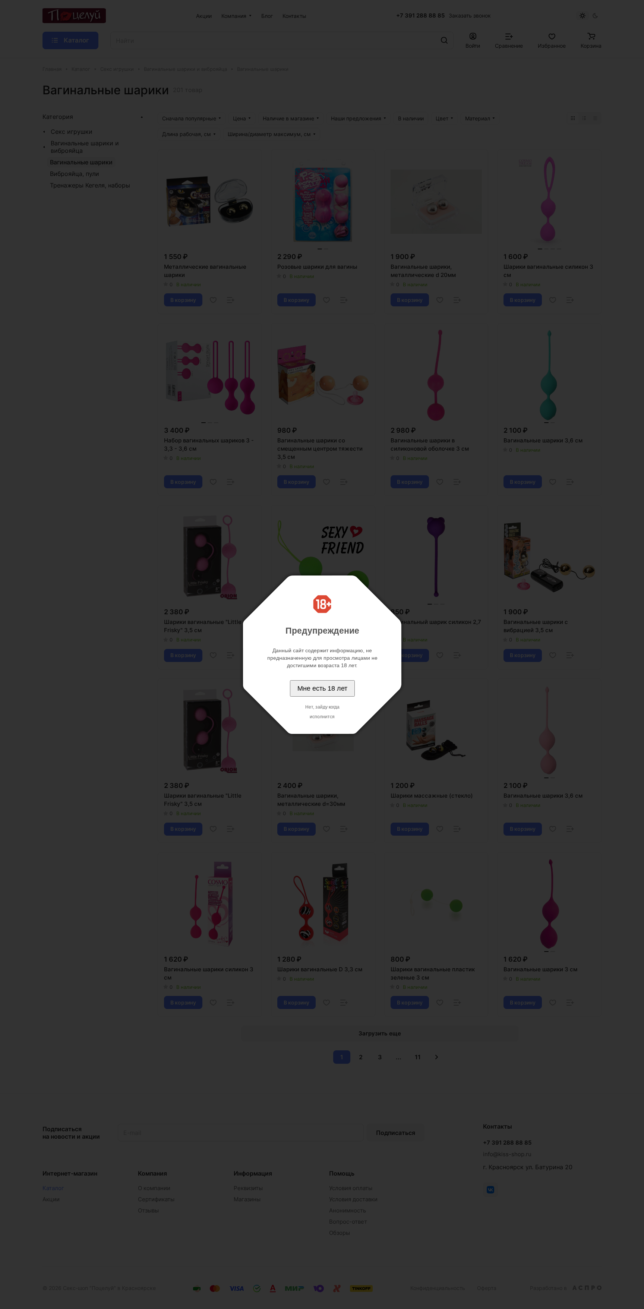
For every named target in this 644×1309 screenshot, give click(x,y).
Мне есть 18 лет (322, 688)
